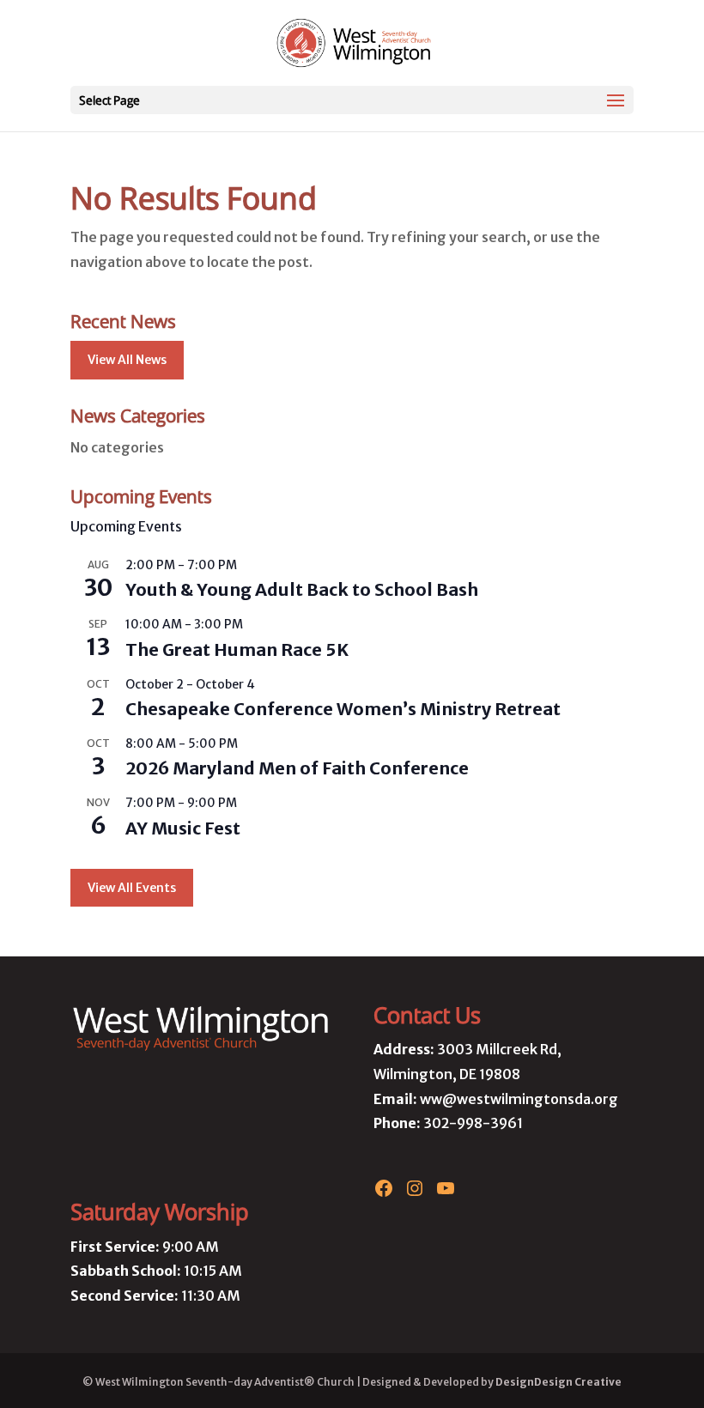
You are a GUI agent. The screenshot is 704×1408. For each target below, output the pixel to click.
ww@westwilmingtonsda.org (519, 1099)
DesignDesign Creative (558, 1381)
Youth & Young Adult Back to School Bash (301, 589)
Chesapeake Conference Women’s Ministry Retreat (343, 708)
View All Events (132, 887)
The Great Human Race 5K (237, 649)
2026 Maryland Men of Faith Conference (297, 768)
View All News (127, 359)
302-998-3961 (473, 1123)
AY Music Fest (182, 828)
